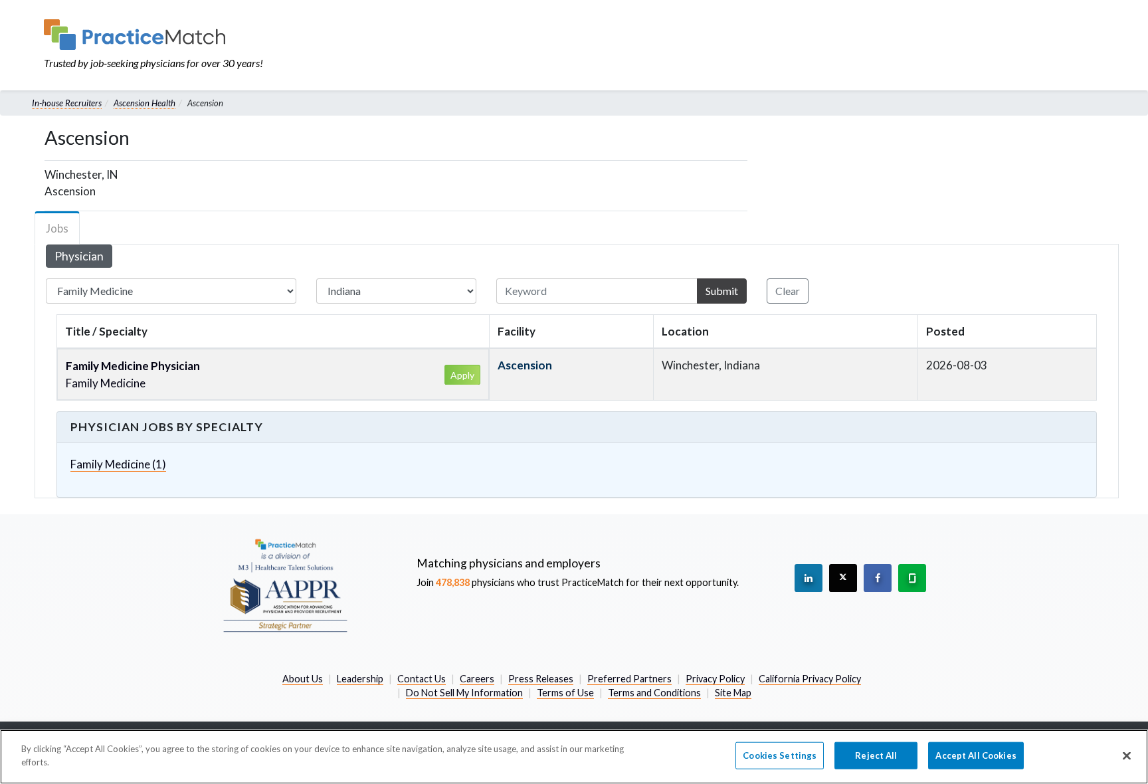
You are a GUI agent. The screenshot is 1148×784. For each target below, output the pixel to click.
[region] (574, 757)
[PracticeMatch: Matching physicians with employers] (153, 34)
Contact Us (421, 678)
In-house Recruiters (67, 103)
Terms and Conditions (654, 692)
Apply (462, 375)
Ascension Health (144, 103)
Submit (722, 290)
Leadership (360, 678)
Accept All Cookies (975, 755)
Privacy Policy (715, 678)
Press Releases (540, 678)
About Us (302, 678)
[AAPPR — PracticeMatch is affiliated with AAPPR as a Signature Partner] (285, 585)
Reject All (876, 755)
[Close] (1126, 755)
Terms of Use (565, 692)
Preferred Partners (629, 678)
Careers (477, 678)
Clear (787, 290)
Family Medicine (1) (118, 464)
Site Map (733, 692)
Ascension (525, 365)
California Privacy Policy (810, 678)
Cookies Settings (779, 755)
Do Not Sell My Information (464, 692)
